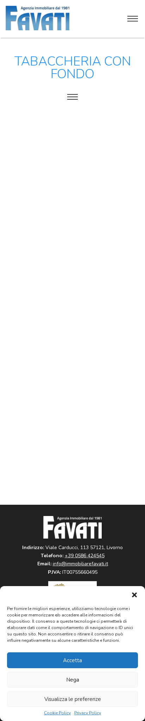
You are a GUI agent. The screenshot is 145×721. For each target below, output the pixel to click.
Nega (72, 679)
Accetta (72, 660)
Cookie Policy (57, 713)
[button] (134, 594)
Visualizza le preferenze (72, 699)
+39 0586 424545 (85, 555)
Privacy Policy (87, 713)
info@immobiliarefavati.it (80, 563)
